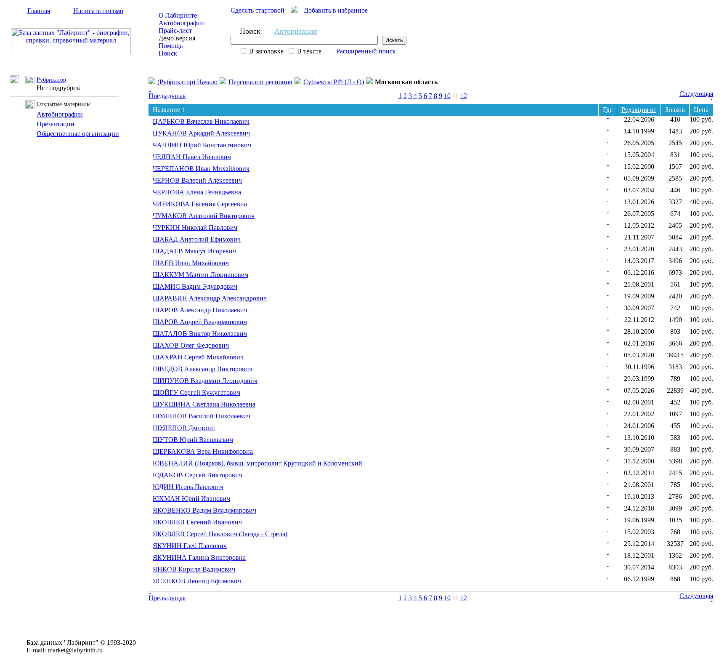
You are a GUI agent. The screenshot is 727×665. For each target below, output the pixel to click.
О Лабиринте (178, 15)
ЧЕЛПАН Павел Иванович (192, 156)
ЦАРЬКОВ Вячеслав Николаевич (201, 121)
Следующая (696, 93)
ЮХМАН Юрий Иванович (191, 498)
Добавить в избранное (336, 10)
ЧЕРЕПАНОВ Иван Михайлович (201, 168)
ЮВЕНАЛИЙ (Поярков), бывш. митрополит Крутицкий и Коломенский (257, 463)
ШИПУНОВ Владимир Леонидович (205, 380)
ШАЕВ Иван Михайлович (191, 262)
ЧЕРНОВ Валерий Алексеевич (197, 180)
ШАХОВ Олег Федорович (191, 345)
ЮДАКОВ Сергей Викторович (197, 475)
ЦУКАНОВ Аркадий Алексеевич (201, 133)
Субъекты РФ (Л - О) (333, 81)
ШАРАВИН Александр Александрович (210, 298)
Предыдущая (167, 95)
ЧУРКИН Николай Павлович (195, 227)
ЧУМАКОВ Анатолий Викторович (204, 215)
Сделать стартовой (257, 10)
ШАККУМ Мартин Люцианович (200, 274)
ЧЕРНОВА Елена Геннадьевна (197, 192)
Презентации (55, 124)
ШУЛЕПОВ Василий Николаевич (201, 416)
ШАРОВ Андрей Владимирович (200, 321)
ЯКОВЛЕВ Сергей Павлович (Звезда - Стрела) (220, 533)
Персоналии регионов (260, 81)
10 (447, 95)
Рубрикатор (51, 80)
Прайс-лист (175, 30)
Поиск (168, 53)
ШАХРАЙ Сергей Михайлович (198, 357)
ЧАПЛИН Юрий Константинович (202, 145)
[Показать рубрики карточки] (608, 116)
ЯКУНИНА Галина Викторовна (199, 557)
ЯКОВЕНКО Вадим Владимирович (204, 510)
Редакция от (638, 109)
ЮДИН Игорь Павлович (188, 486)
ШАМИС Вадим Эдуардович (195, 286)
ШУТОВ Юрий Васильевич (193, 439)
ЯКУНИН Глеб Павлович (190, 545)
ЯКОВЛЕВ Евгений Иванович (197, 522)
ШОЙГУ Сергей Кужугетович (196, 392)
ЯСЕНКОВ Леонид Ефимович (197, 581)
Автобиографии (182, 23)
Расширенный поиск (366, 51)
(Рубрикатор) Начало (187, 81)
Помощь (171, 45)
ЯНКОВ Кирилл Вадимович (194, 569)
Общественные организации (78, 133)
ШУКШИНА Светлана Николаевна (204, 404)
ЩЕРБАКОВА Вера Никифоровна (203, 451)
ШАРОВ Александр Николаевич (200, 310)
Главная (38, 10)
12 (463, 95)
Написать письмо (98, 10)
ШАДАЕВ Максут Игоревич (194, 251)
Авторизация (295, 31)
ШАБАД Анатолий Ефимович (197, 239)
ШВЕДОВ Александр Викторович (202, 368)
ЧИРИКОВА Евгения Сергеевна (200, 203)
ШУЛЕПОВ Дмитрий (184, 427)
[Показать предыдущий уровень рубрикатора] (17, 81)
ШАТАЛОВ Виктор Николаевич (200, 333)
